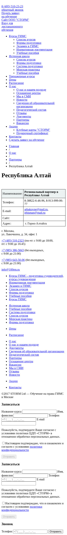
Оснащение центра (28, 93)
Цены (12, 79)
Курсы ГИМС (17, 36)
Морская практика (28, 69)
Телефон (54, 415)
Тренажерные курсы (22, 76)
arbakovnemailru (36, 209)
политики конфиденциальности (21, 448)
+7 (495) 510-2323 (12, 240)
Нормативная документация (34, 49)
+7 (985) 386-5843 (12, 250)
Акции (13, 126)
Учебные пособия (27, 52)
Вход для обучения (12, 26)
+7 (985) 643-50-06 (13, 259)
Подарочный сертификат (32, 133)
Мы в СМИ (23, 96)
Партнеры (22, 119)
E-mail (40, 419)
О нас (12, 86)
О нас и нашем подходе (31, 89)
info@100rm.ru (10, 269)
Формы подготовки (28, 42)
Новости (21, 99)
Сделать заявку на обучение (26, 139)
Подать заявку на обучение (10, 15)
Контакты (15, 136)
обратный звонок (12, 9)
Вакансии (22, 123)
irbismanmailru (34, 212)
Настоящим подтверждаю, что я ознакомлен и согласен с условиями (32, 447)
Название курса (11, 411)
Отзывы (21, 113)
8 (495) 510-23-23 (12, 6)
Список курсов (26, 39)
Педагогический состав (31, 109)
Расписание (16, 83)
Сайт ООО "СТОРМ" (15, 19)
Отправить (9, 456)
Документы (23, 116)
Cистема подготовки (29, 66)
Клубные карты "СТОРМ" (33, 129)
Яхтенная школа (19, 56)
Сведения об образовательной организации (36, 351)
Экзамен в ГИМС (27, 46)
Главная (14, 146)
